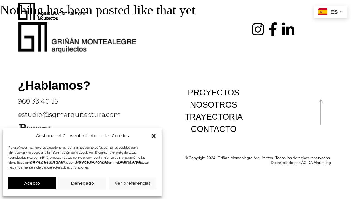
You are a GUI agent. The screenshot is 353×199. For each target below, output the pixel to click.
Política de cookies (92, 162)
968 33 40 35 (38, 101)
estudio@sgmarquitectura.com (69, 115)
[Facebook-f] (273, 29)
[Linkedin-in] (288, 29)
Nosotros (213, 104)
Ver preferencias (133, 183)
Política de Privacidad (46, 162)
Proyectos (213, 92)
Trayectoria (214, 116)
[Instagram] (258, 29)
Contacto (213, 128)
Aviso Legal (130, 162)
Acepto (32, 183)
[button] (153, 136)
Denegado (82, 183)
